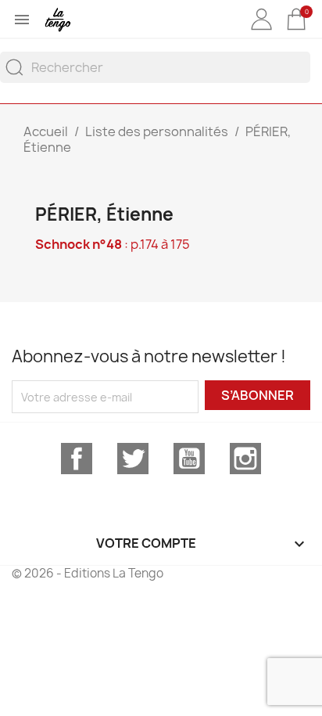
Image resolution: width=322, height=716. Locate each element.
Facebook (76, 458)
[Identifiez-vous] (261, 30)
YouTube (189, 458)
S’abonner (257, 395)
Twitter (132, 458)
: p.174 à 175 (112, 244)
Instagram (245, 458)
